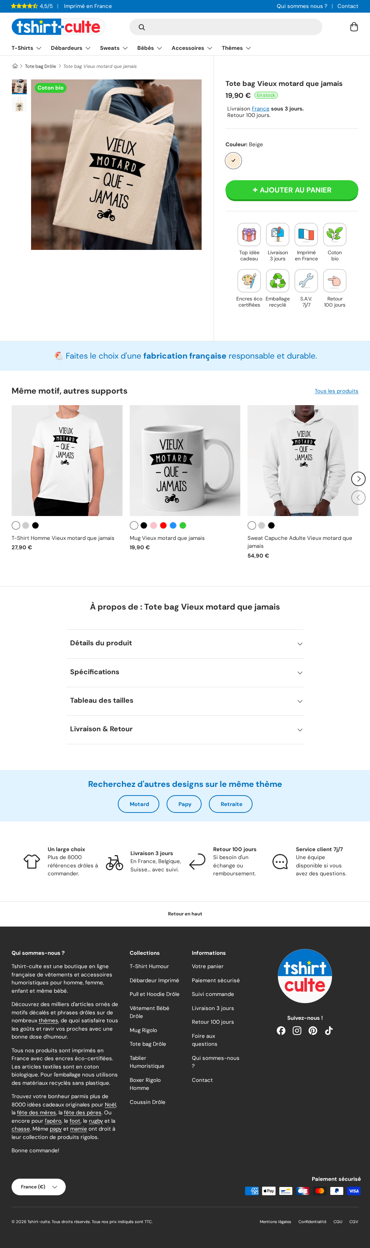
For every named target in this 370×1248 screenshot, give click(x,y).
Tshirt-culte (38, 1221)
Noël (110, 1104)
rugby (96, 1120)
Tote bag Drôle (40, 66)
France (261, 108)
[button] (354, 27)
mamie (78, 1128)
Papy (185, 804)
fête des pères (83, 1112)
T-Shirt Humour (149, 966)
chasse (21, 1128)
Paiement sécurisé (216, 980)
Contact (347, 6)
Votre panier (208, 966)
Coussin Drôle (147, 1102)
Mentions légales (275, 1221)
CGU (338, 1221)
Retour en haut (185, 914)
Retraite (231, 804)
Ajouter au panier (296, 190)
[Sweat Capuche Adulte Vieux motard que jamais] (303, 460)
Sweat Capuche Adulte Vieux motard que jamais (300, 542)
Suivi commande (213, 994)
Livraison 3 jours (213, 1008)
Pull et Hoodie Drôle (155, 994)
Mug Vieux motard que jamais (167, 538)
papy (56, 1128)
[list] (116, 164)
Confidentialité (312, 1221)
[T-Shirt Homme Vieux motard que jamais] (67, 460)
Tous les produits (336, 391)
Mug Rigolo (143, 1030)
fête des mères (36, 1112)
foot (75, 1120)
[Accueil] (15, 66)
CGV (353, 1221)
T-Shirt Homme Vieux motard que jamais (63, 538)
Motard (139, 804)
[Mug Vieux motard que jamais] (185, 460)
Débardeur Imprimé (154, 980)
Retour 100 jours (213, 1022)
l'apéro (53, 1120)
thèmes (48, 1020)
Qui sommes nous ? (302, 6)
